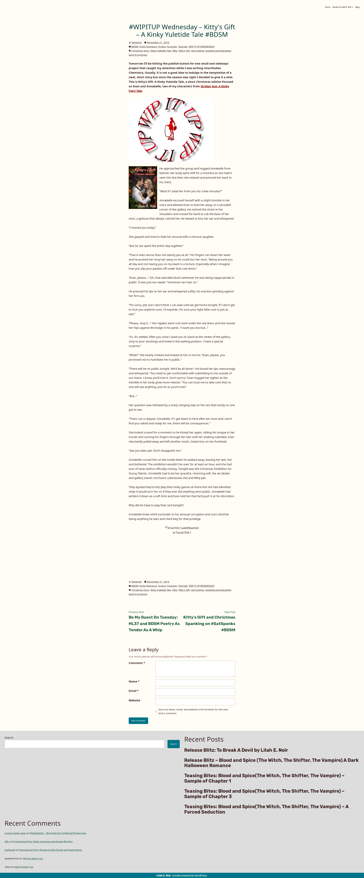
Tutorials (183, 46)
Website (134, 700)
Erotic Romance (148, 46)
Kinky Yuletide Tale (160, 50)
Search (9, 737)
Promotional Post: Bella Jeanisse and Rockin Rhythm (43, 841)
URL (7, 841)
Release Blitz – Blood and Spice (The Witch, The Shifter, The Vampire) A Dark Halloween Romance (271, 763)
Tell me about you (33, 858)
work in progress (138, 54)
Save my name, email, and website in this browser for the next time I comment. (193, 711)
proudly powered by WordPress (189, 875)
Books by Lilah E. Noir (342, 7)
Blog (357, 7)
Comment (137, 663)
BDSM (135, 46)
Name (134, 681)
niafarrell (10, 850)
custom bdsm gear (15, 833)
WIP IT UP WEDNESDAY (202, 46)
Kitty (174, 50)
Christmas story (140, 50)
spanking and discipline (218, 50)
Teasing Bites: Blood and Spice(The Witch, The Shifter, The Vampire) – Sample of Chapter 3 (264, 793)
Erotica (162, 46)
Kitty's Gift (184, 50)
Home (327, 7)
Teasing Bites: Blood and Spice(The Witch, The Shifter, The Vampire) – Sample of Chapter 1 (264, 778)
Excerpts (172, 46)
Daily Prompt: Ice (23, 866)
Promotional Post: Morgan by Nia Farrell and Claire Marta (50, 850)
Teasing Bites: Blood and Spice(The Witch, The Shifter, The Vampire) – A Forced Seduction (266, 809)
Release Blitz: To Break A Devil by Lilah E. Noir (236, 750)
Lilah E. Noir (164, 875)
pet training (197, 50)
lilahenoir (137, 42)
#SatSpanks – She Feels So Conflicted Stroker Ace (58, 833)
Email (134, 691)
